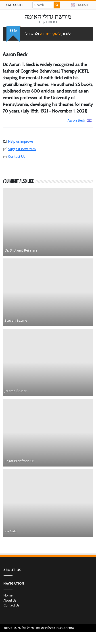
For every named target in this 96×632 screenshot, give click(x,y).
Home (8, 595)
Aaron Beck (76, 120)
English (82, 5)
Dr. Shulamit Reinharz (20, 250)
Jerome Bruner (15, 391)
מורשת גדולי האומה (48, 16)
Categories (14, 5)
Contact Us (16, 156)
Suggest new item (22, 149)
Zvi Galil (10, 531)
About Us (10, 600)
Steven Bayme (15, 320)
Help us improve (20, 141)
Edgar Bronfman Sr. (19, 461)
